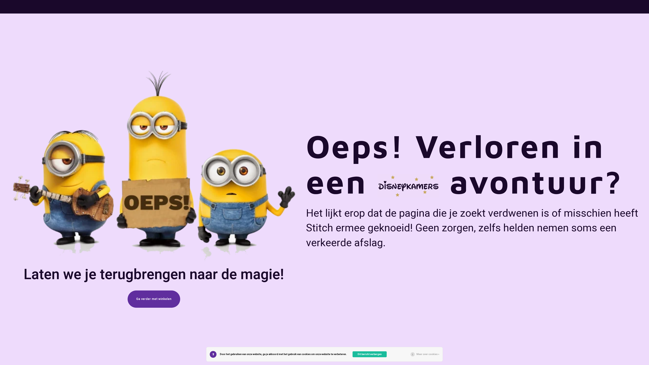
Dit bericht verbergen (370, 354)
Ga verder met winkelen (154, 299)
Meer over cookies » (427, 354)
